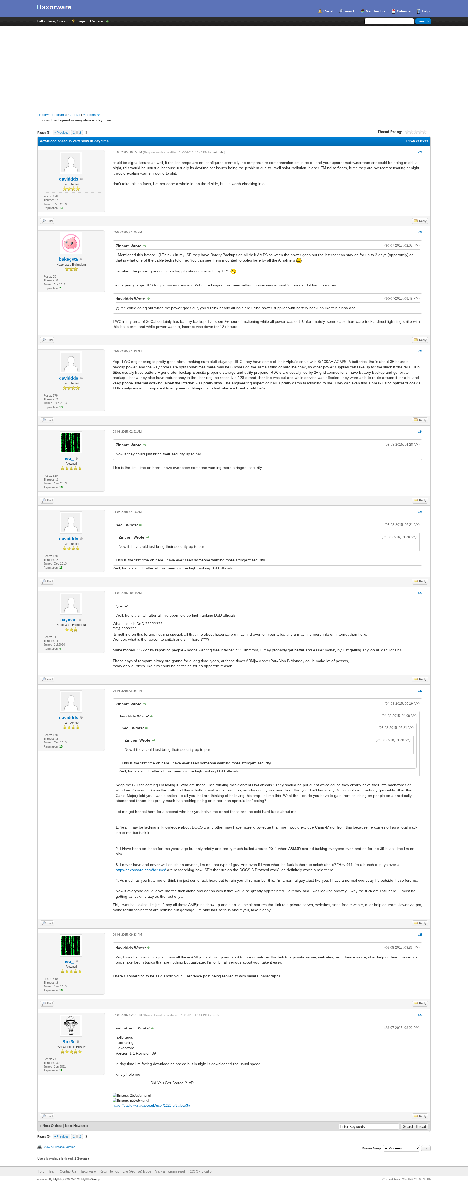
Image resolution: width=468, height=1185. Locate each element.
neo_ (68, 458)
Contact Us (68, 1171)
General (74, 115)
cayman (68, 619)
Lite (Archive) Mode (137, 1171)
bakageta (68, 259)
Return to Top (109, 1171)
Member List (376, 11)
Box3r (68, 1041)
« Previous (61, 132)
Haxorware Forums (51, 115)
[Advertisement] (234, 67)
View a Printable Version (59, 1146)
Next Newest (75, 1126)
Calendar (404, 11)
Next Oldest (52, 1126)
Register (97, 21)
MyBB (57, 1179)
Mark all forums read (170, 1171)
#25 (420, 511)
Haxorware (88, 1171)
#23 (420, 351)
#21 (420, 152)
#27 (420, 690)
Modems (89, 115)
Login (81, 21)
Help (426, 11)
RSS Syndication (200, 1171)
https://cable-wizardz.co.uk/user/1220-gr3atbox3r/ (151, 1105)
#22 (420, 232)
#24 (420, 431)
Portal (328, 11)
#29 (420, 1014)
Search (349, 11)
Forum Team (47, 1171)
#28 (420, 934)
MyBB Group (90, 1179)
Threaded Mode (417, 140)
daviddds (68, 179)
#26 (420, 592)
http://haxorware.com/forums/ (141, 870)
